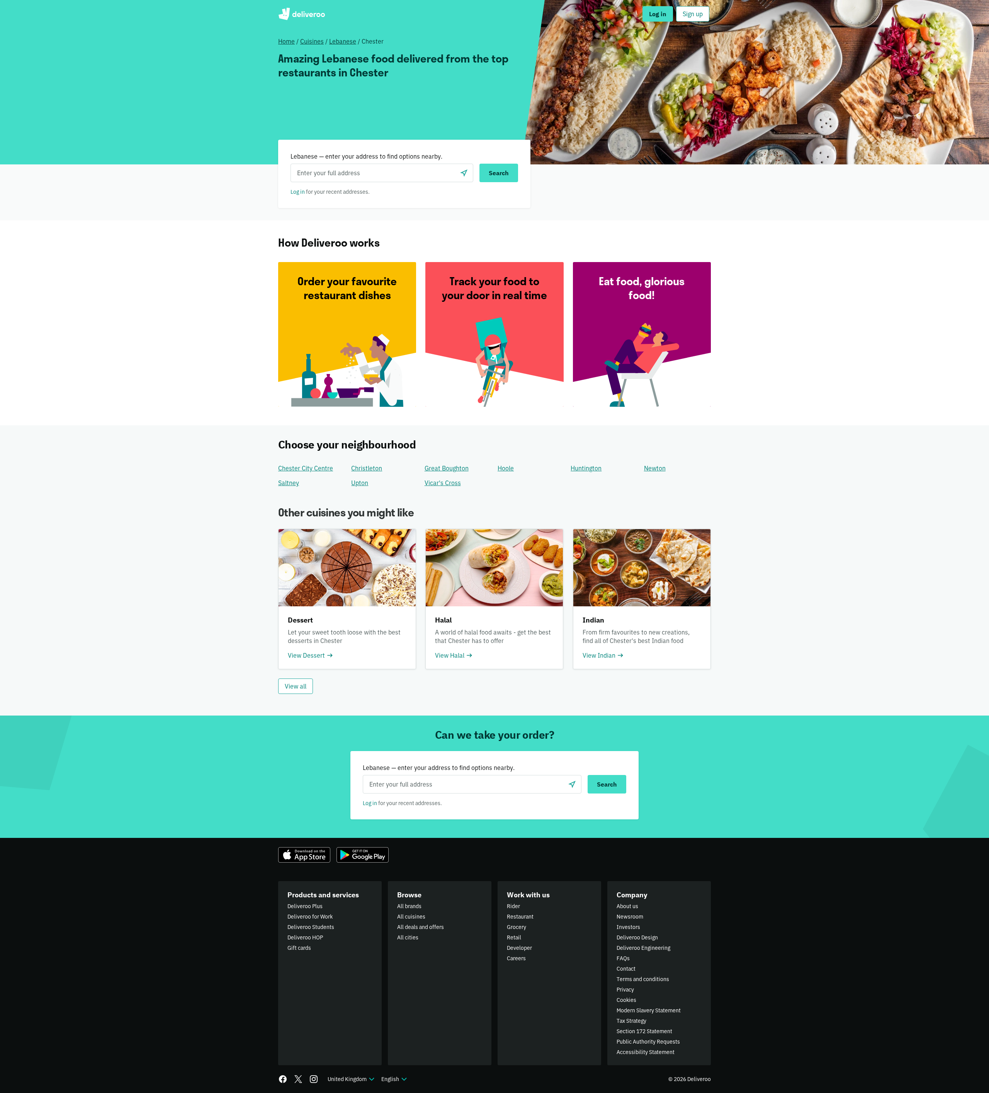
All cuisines (411, 916)
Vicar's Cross (443, 483)
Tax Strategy (631, 1020)
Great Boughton (447, 468)
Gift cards (299, 947)
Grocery (516, 927)
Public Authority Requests (648, 1041)
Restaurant (520, 916)
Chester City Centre (305, 468)
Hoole (506, 468)
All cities (407, 937)
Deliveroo (301, 14)
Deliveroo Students (310, 927)
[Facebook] (282, 1079)
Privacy (625, 989)
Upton (359, 483)
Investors (628, 927)
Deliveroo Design (637, 937)
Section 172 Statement (644, 1031)
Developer (519, 947)
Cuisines (312, 41)
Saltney (288, 483)
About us (627, 906)
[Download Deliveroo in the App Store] (304, 855)
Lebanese (342, 41)
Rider (513, 906)
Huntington (586, 468)
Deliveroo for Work (310, 916)
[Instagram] (313, 1079)
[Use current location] (464, 173)
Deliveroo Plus (305, 906)
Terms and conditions (643, 979)
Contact (626, 968)
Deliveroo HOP (305, 937)
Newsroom (630, 916)
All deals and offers (420, 927)
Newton (655, 468)
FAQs (623, 958)
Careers (516, 958)
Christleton (366, 468)
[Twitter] (298, 1079)
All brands (409, 906)
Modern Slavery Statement (649, 1010)
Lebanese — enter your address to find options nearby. (366, 156)
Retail (514, 937)
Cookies (626, 1000)
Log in (298, 191)
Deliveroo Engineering (643, 947)
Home (286, 41)
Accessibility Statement (646, 1052)
